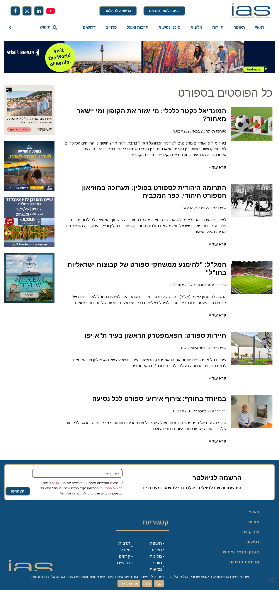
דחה (147, 583)
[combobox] (38, 27)
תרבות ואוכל (137, 27)
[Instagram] (27, 11)
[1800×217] (139, 72)
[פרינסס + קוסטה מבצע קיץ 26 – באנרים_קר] (29, 190)
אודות (253, 521)
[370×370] (29, 134)
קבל (159, 583)
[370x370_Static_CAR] (29, 301)
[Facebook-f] (15, 11)
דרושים (89, 27)
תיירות (217, 27)
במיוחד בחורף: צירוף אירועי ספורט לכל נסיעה (159, 398)
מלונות (196, 27)
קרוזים (111, 27)
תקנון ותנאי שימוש (241, 552)
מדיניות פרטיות (244, 562)
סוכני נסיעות (169, 27)
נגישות (252, 542)
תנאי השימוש (57, 483)
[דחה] (272, 580)
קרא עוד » (217, 167)
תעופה (239, 27)
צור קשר (251, 531)
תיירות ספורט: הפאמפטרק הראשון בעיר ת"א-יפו (155, 335)
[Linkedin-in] (39, 11)
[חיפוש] (11, 27)
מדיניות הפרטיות (111, 488)
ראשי (259, 27)
